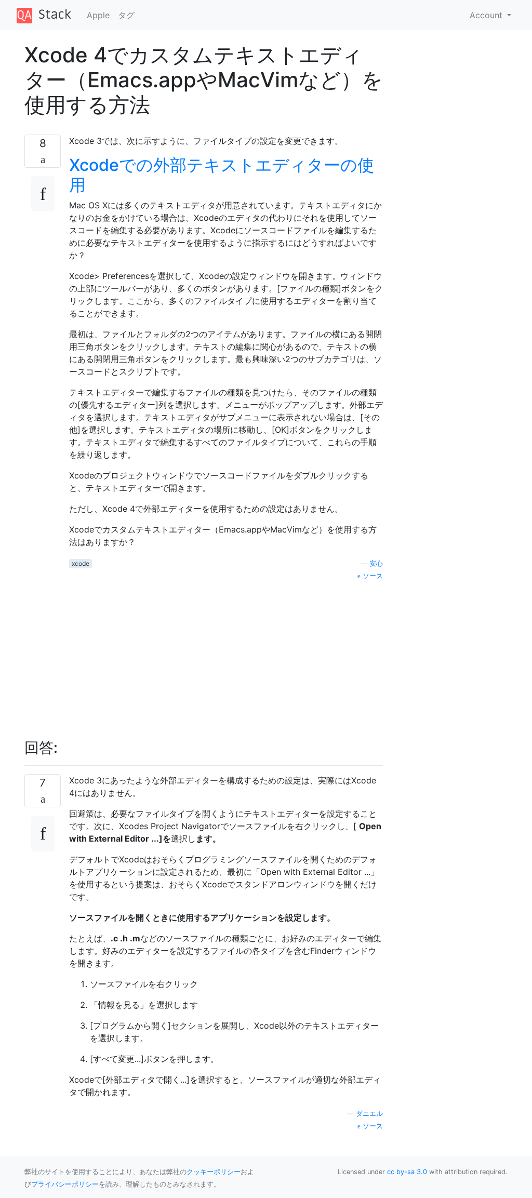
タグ (126, 15)
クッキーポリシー (214, 1172)
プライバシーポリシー (65, 1184)
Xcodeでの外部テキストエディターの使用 (221, 175)
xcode (80, 563)
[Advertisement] (226, 654)
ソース (372, 576)
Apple (98, 15)
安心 (376, 563)
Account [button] (487, 15)
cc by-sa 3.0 (407, 1172)
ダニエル (369, 1113)
